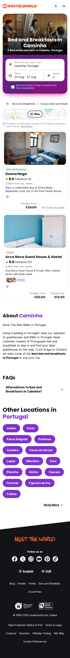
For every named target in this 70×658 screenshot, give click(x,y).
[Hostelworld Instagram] (31, 559)
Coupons (11, 633)
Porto (30, 428)
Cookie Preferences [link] (35, 641)
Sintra (33, 472)
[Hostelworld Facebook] (14, 559)
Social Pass (34, 591)
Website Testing (42, 633)
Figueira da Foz (39, 483)
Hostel (10, 252)
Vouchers (24, 633)
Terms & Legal (53, 625)
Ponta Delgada (17, 439)
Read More (26, 126)
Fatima (11, 494)
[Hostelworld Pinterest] (47, 559)
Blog (12, 583)
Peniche (12, 472)
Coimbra (13, 450)
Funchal (12, 483)
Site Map (59, 633)
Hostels (22, 583)
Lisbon (11, 428)
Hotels (32, 583)
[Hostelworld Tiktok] (55, 559)
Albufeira (32, 461)
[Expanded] (7, 104)
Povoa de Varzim (41, 450)
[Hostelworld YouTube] (39, 559)
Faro (53, 461)
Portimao (44, 439)
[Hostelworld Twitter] (22, 559)
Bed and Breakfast (16, 169)
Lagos (11, 461)
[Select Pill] (55, 6)
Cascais (54, 472)
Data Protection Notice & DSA (25, 625)
